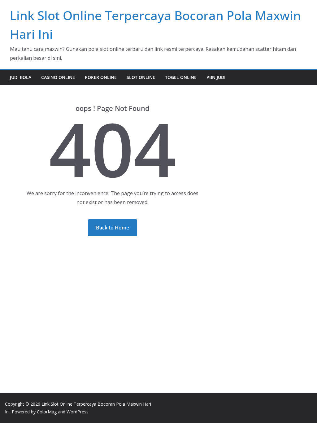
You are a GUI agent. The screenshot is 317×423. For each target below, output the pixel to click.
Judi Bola (20, 77)
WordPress (78, 412)
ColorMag (47, 412)
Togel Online (181, 77)
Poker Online (101, 77)
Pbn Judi (215, 77)
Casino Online (58, 77)
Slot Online (141, 77)
